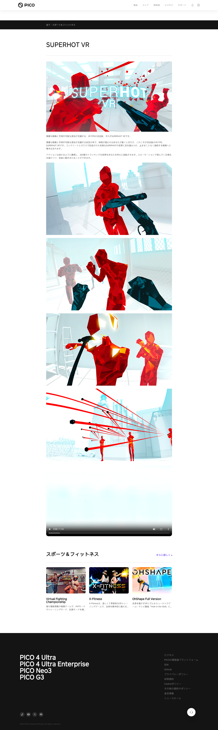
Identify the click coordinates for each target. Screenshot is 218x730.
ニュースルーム (172, 698)
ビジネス (169, 5)
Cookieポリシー (172, 683)
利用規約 (169, 679)
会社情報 (169, 693)
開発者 (157, 5)
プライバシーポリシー (176, 674)
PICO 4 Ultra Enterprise (54, 664)
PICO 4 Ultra (38, 657)
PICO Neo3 (36, 670)
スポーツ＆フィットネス (63, 24)
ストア (145, 5)
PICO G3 (32, 677)
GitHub (168, 669)
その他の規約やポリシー (177, 688)
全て (48, 24)
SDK (166, 664)
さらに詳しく (163, 555)
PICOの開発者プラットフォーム (181, 659)
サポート (182, 5)
